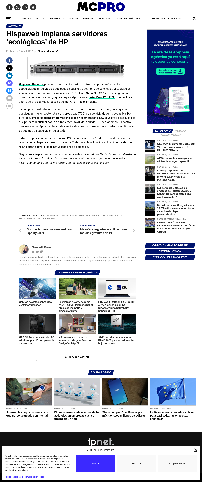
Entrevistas (57, 18)
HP (88, 216)
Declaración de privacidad (33, 477)
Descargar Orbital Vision (165, 18)
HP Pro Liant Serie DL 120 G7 (108, 216)
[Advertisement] (77, 190)
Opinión (73, 18)
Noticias (26, 18)
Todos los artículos (127, 18)
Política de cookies (13, 477)
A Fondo (40, 18)
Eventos (88, 18)
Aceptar (96, 463)
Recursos (104, 18)
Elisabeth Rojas (46, 51)
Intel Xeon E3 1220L (102, 97)
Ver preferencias (177, 463)
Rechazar (136, 463)
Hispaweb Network (74, 216)
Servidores (50, 218)
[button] (195, 449)
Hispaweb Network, (31, 84)
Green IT (56, 216)
